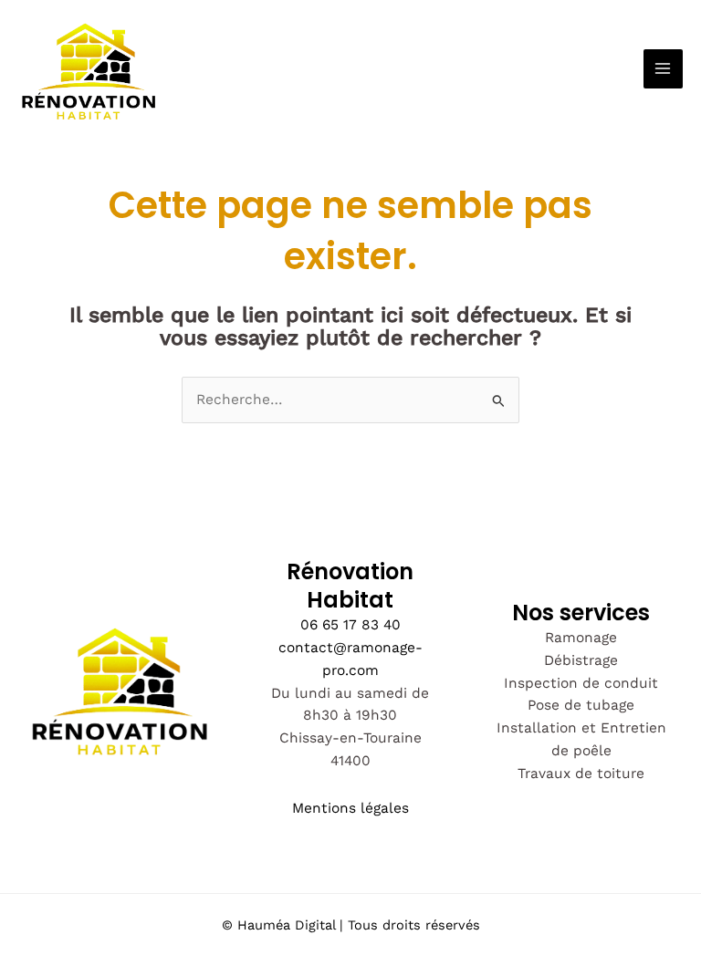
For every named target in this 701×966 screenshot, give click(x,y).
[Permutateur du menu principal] (663, 68)
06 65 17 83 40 (350, 625)
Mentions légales (350, 808)
